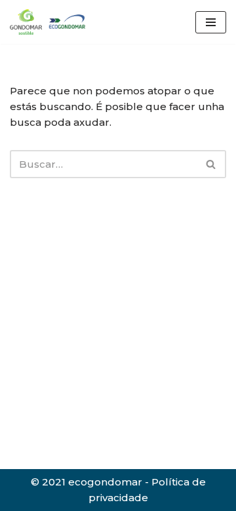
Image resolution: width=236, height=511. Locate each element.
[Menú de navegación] (210, 22)
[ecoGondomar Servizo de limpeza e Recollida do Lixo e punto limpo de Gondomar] (49, 22)
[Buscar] (211, 164)
